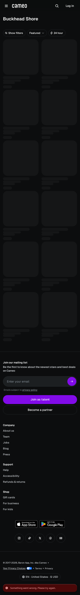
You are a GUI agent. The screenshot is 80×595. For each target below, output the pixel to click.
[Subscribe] (71, 381)
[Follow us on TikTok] (29, 538)
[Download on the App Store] (26, 524)
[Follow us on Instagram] (19, 538)
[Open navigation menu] (6, 6)
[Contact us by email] (60, 538)
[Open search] (57, 6)
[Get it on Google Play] (52, 524)
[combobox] (37, 33)
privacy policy (29, 389)
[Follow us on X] (40, 538)
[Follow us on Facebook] (50, 538)
